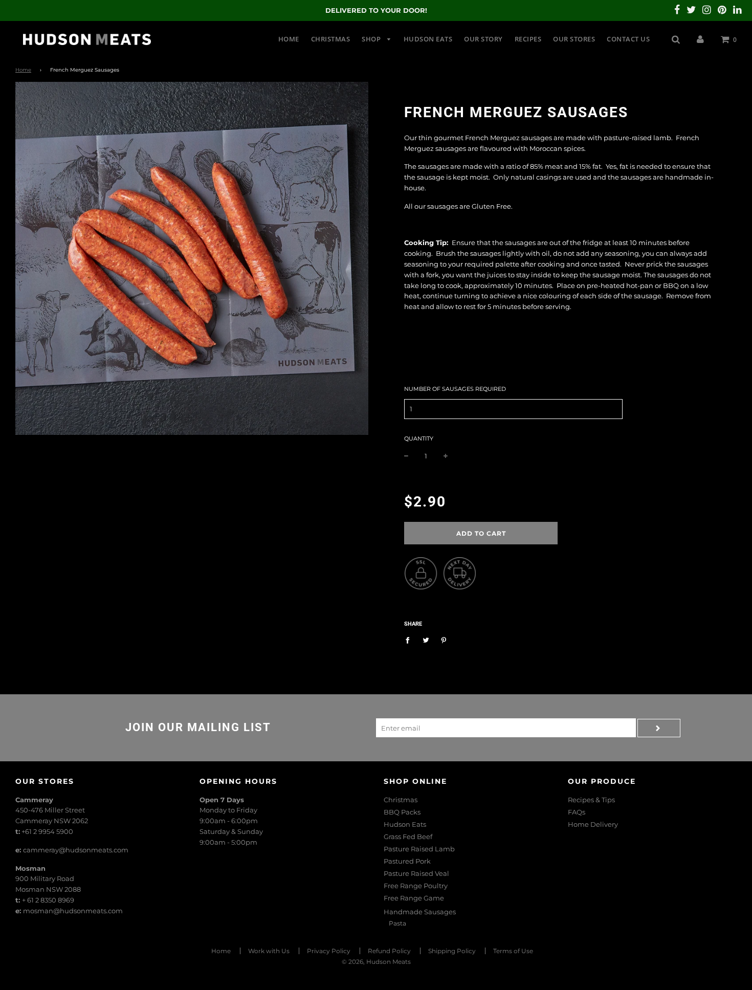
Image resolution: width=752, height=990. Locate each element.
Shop (372, 38)
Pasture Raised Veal (416, 873)
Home (288, 38)
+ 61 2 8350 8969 (48, 900)
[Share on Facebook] (410, 639)
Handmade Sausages (420, 912)
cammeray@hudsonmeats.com (75, 850)
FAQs (576, 812)
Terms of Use (513, 951)
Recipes (528, 38)
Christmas (330, 38)
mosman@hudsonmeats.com (73, 911)
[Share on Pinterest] (443, 639)
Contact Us (628, 38)
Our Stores (574, 38)
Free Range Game (414, 898)
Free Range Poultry (416, 886)
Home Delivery (593, 824)
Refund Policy (389, 951)
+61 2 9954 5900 (47, 831)
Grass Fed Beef (408, 836)
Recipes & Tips (591, 800)
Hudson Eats (428, 38)
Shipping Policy (452, 951)
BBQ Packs (402, 812)
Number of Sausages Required (455, 388)
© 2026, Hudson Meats (376, 961)
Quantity (418, 438)
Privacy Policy (328, 951)
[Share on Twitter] (425, 639)
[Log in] (700, 38)
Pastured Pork (407, 861)
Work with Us (269, 951)
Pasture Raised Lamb (419, 849)
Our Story (483, 38)
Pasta (397, 923)
